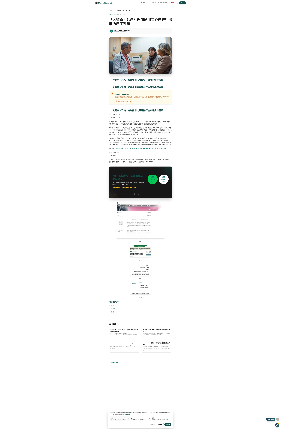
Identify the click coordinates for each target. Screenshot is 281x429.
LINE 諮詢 (271, 419)
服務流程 (154, 3)
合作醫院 (149, 3)
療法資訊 (143, 3)
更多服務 (165, 3)
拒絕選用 (152, 424)
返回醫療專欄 (114, 362)
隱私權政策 (127, 414)
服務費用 (160, 3)
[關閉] (277, 419)
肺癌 (112, 312)
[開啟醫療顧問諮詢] (277, 425)
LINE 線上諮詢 (153, 179)
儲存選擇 (160, 424)
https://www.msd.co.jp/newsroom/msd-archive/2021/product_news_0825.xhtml (140, 148)
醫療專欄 (112, 10)
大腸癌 (113, 309)
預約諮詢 (183, 3)
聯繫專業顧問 (163, 179)
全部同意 (168, 424)
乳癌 (112, 305)
